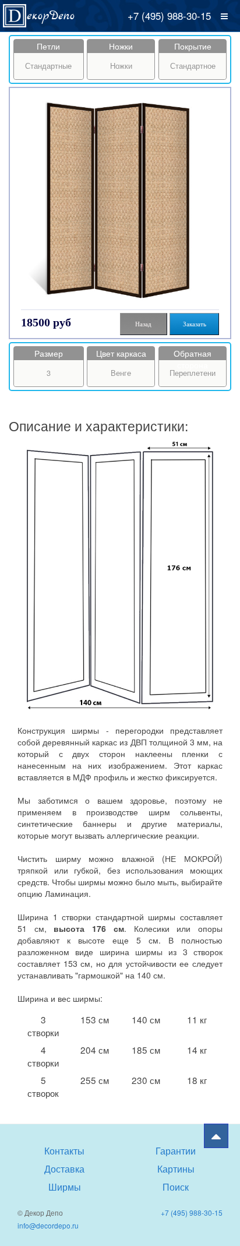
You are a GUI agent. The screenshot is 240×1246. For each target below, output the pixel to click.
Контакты (64, 1150)
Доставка (64, 1168)
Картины (176, 1168)
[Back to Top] (216, 1136)
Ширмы (64, 1186)
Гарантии (176, 1150)
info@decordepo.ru (48, 1225)
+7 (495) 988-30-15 (169, 16)
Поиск (176, 1186)
